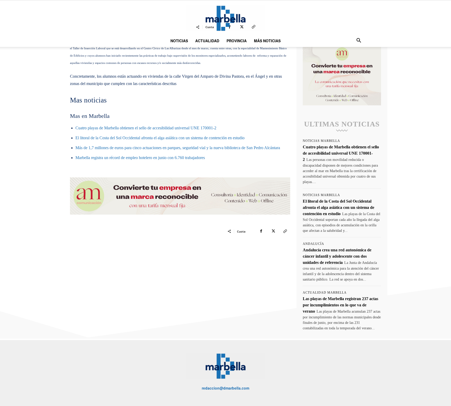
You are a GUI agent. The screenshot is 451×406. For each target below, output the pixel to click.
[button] (358, 41)
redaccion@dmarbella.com (225, 388)
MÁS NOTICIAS (267, 40)
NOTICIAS (179, 40)
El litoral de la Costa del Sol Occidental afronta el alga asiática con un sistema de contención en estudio (160, 138)
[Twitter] (273, 231)
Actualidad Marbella (325, 292)
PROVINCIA (237, 40)
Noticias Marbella (321, 140)
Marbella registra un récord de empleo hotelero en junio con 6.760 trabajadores (140, 157)
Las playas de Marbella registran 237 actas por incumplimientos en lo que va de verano (340, 304)
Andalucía (313, 243)
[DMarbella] (225, 18)
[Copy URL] (285, 231)
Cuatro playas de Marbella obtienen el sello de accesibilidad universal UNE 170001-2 (145, 128)
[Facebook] (261, 231)
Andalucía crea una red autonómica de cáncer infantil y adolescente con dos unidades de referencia (337, 256)
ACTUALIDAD (207, 40)
